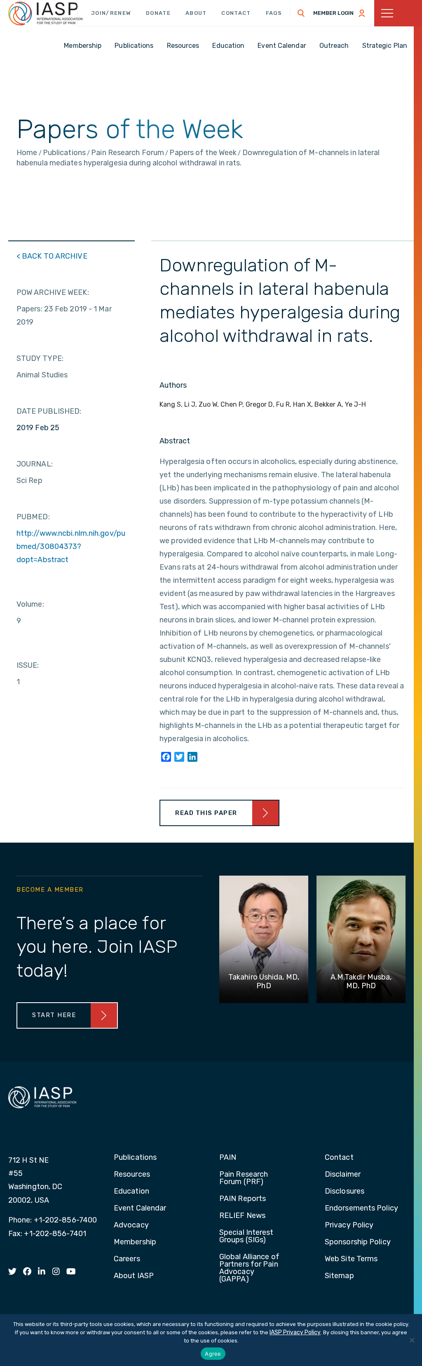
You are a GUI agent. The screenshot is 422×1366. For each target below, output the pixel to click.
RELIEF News (242, 1216)
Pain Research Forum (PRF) (243, 1178)
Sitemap (339, 1276)
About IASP (134, 1276)
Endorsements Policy (361, 1208)
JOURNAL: (34, 464)
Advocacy (131, 1225)
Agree (213, 1353)
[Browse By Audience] (398, 13)
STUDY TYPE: (39, 358)
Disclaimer (343, 1175)
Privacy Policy (349, 1225)
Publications (135, 1158)
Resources (132, 1175)
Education (131, 1191)
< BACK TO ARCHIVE (51, 256)
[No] (412, 1340)
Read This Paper (206, 813)
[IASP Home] (45, 14)
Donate (158, 13)
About (196, 13)
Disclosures (344, 1191)
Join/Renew (111, 13)
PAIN (227, 1158)
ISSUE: (27, 665)
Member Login (333, 13)
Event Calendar (140, 1208)
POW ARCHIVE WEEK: (52, 292)
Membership (135, 1242)
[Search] (301, 13)
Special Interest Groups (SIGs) (246, 1236)
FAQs (274, 13)
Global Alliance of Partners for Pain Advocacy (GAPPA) (249, 1268)
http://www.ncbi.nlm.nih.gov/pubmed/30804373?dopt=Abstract (70, 546)
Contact (236, 13)
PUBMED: (33, 516)
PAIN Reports (242, 1199)
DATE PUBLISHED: (49, 411)
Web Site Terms (351, 1259)
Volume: (30, 604)
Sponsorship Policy (358, 1242)
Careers (127, 1259)
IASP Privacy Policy (295, 1332)
